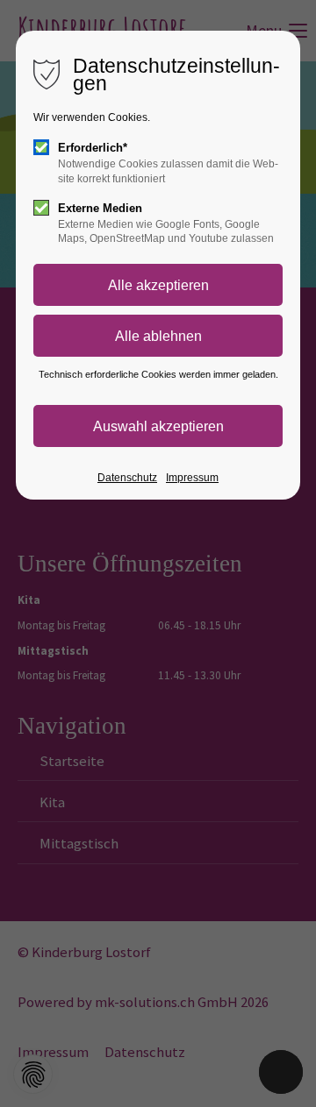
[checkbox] (41, 147)
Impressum (192, 478)
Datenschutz (127, 478)
